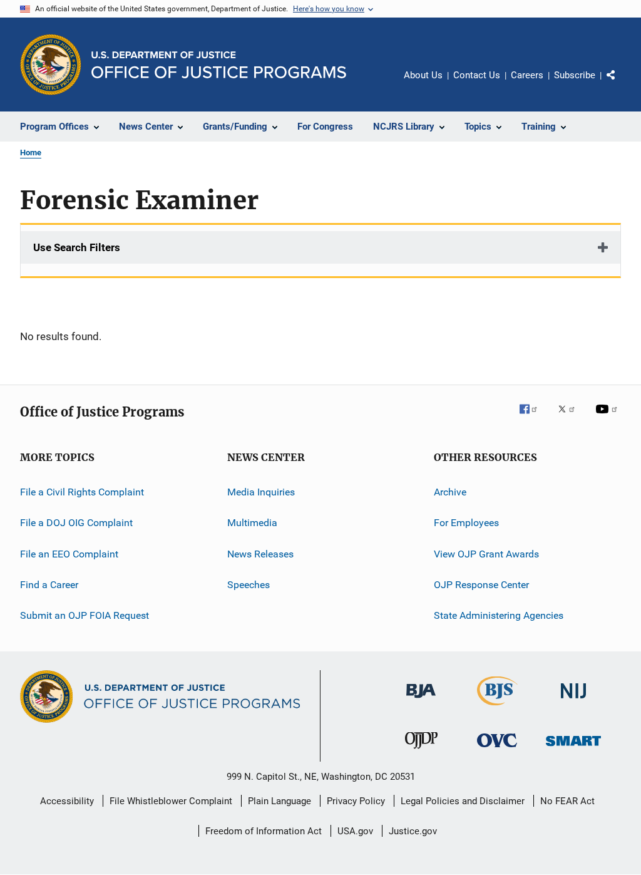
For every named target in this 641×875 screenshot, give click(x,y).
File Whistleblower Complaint (171, 801)
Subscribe (574, 75)
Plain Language (279, 801)
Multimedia (252, 523)
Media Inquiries (261, 492)
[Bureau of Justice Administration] (421, 700)
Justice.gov (413, 831)
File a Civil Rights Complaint (82, 492)
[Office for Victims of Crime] (497, 749)
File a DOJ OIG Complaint (76, 523)
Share (621, 84)
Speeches (248, 585)
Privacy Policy (356, 801)
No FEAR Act (567, 801)
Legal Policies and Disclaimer (463, 801)
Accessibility (67, 801)
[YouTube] (608, 418)
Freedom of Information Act (263, 831)
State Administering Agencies (498, 615)
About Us (423, 75)
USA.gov (355, 831)
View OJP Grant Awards (486, 554)
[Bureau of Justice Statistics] (497, 708)
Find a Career (49, 585)
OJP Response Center (481, 585)
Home (30, 152)
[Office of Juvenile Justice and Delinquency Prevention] (421, 751)
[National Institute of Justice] (573, 700)
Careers (527, 75)
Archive (450, 492)
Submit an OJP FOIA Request (84, 615)
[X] (571, 418)
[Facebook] (533, 418)
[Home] (218, 64)
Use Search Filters (76, 247)
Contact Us (476, 75)
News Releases (260, 554)
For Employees (466, 523)
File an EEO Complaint (69, 554)
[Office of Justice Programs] (50, 64)
